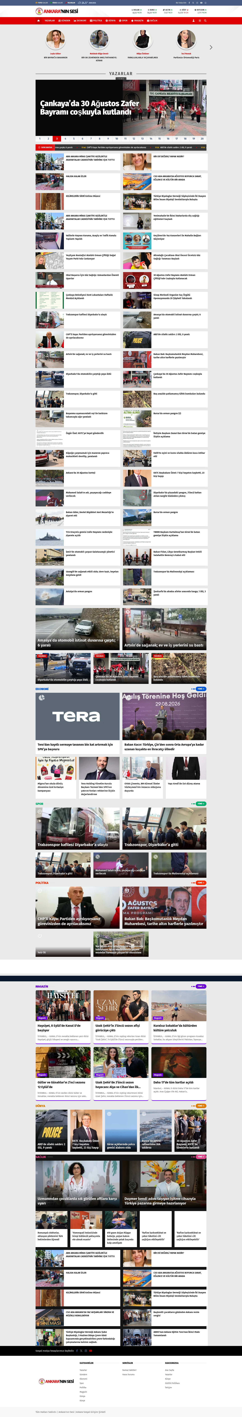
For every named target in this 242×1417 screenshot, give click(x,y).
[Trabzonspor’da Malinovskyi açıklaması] (137, 585)
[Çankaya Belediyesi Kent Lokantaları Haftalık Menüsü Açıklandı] (50, 308)
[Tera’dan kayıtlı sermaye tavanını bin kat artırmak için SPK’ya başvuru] (78, 716)
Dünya (112, 20)
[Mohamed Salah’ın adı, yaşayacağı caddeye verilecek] (50, 506)
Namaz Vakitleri (129, 1370)
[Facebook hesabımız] (189, 3)
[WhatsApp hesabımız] (205, 3)
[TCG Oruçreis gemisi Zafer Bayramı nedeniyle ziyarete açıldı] (50, 545)
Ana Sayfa (169, 1370)
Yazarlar (50, 20)
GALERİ (43, 3)
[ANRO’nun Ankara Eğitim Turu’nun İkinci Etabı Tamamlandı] (137, 1345)
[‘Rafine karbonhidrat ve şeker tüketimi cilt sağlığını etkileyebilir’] (156, 1220)
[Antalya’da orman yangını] (50, 604)
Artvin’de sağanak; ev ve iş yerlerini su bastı (129, 148)
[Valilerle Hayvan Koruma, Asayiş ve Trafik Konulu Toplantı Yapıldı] (50, 249)
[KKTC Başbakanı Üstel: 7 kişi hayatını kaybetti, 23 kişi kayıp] (137, 486)
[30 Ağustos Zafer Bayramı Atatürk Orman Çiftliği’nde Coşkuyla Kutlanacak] (137, 288)
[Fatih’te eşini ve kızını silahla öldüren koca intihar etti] (137, 466)
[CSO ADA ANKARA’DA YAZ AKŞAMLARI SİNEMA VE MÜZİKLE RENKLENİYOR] (50, 1325)
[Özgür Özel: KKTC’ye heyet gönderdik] (50, 446)
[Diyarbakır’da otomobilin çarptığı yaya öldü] (50, 387)
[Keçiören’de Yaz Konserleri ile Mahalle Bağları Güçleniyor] (137, 249)
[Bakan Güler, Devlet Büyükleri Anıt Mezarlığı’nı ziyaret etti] (50, 525)
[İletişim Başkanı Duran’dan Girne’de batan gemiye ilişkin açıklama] (137, 446)
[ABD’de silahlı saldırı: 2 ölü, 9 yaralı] (137, 347)
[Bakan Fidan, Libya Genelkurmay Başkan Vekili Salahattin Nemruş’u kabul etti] (137, 565)
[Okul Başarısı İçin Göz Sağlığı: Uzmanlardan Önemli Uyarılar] (50, 288)
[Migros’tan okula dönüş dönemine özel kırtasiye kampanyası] (56, 768)
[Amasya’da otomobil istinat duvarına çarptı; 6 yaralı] (137, 328)
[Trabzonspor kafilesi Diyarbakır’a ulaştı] (50, 328)
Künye (82, 1400)
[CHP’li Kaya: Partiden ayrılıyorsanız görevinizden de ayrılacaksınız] (50, 347)
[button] (39, 20)
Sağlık (153, 20)
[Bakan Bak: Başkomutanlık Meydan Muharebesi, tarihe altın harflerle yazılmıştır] (137, 367)
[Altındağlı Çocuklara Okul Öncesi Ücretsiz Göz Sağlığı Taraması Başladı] (137, 268)
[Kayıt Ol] (194, 20)
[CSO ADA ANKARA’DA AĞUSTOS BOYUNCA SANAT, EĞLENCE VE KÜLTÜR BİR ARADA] (137, 189)
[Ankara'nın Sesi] (57, 13)
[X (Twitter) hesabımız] (193, 3)
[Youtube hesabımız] (201, 3)
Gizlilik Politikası (172, 1383)
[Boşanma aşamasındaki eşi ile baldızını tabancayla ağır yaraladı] (50, 426)
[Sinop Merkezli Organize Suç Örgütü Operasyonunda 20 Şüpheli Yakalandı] (137, 308)
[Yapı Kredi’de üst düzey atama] (186, 768)
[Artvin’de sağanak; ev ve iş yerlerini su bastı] (50, 367)
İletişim (168, 1387)
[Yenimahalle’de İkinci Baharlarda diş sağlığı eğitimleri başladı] (137, 229)
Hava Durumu (128, 1374)
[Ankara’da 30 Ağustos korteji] (50, 486)
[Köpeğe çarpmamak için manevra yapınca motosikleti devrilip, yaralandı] (50, 466)
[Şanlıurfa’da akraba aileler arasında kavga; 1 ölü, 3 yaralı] (137, 604)
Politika (97, 20)
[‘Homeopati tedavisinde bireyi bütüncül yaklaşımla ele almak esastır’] (86, 1220)
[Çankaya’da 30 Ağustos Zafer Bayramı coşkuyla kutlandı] (137, 387)
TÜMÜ (121, 79)
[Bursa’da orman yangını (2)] (137, 426)
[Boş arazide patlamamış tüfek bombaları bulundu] (137, 407)
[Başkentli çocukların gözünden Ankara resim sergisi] (137, 1325)
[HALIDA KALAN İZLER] (50, 189)
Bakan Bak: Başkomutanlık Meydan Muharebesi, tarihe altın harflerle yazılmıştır (199, 148)
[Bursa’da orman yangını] (137, 525)
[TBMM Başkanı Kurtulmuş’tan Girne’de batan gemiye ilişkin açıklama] (137, 545)
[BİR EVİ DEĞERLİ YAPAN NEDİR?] (137, 169)
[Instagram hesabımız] (197, 3)
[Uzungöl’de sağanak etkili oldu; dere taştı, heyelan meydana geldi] (50, 585)
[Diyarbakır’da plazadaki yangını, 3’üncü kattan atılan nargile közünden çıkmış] (137, 506)
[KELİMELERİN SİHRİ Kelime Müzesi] (50, 209)
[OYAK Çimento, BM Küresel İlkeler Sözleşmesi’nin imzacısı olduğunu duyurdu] (142, 768)
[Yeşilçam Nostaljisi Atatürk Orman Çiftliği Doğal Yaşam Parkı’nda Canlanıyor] (50, 268)
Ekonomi (81, 20)
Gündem (65, 20)
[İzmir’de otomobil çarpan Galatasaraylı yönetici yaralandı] (50, 565)
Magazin (138, 20)
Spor (124, 20)
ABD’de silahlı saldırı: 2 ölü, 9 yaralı (79, 148)
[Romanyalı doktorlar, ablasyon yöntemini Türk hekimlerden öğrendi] (52, 1220)
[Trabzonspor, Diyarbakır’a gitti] (50, 407)
